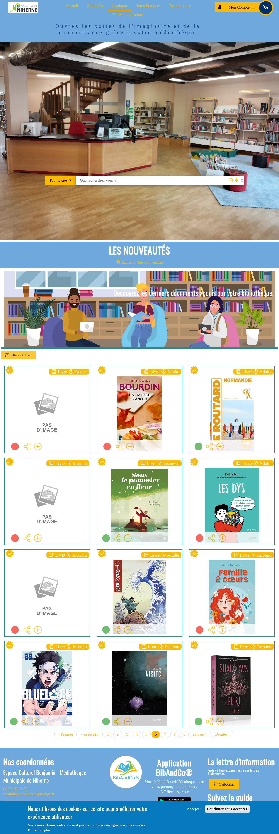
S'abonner (226, 784)
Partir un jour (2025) (47, 558)
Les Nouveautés (150, 262)
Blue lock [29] (47, 650)
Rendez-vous (179, 5)
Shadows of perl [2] (232, 650)
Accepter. (194, 809)
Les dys (232, 467)
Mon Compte (240, 7)
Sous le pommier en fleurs (139, 467)
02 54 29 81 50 (15, 789)
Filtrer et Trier (20, 355)
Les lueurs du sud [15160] (47, 375)
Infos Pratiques (148, 5)
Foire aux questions (127, 14)
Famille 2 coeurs (232, 558)
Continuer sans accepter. (227, 809)
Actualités (95, 5)
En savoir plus (39, 830)
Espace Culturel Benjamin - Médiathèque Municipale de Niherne (44, 776)
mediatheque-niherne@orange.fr (28, 794)
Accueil (72, 5)
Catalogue (120, 5)
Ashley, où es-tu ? (47, 467)
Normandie (232, 375)
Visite (139, 650)
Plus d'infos (49, 405)
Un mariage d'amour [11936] (142, 375)
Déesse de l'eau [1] (139, 558)
